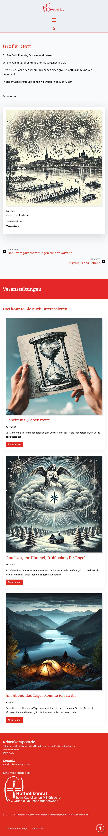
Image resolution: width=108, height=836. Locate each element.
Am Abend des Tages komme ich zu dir (41, 695)
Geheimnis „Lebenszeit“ (28, 420)
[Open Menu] (54, 20)
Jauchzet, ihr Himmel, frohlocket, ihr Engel (46, 558)
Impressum (37, 828)
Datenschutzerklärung (16, 828)
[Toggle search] (54, 29)
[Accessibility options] (100, 828)
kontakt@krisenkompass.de (16, 764)
